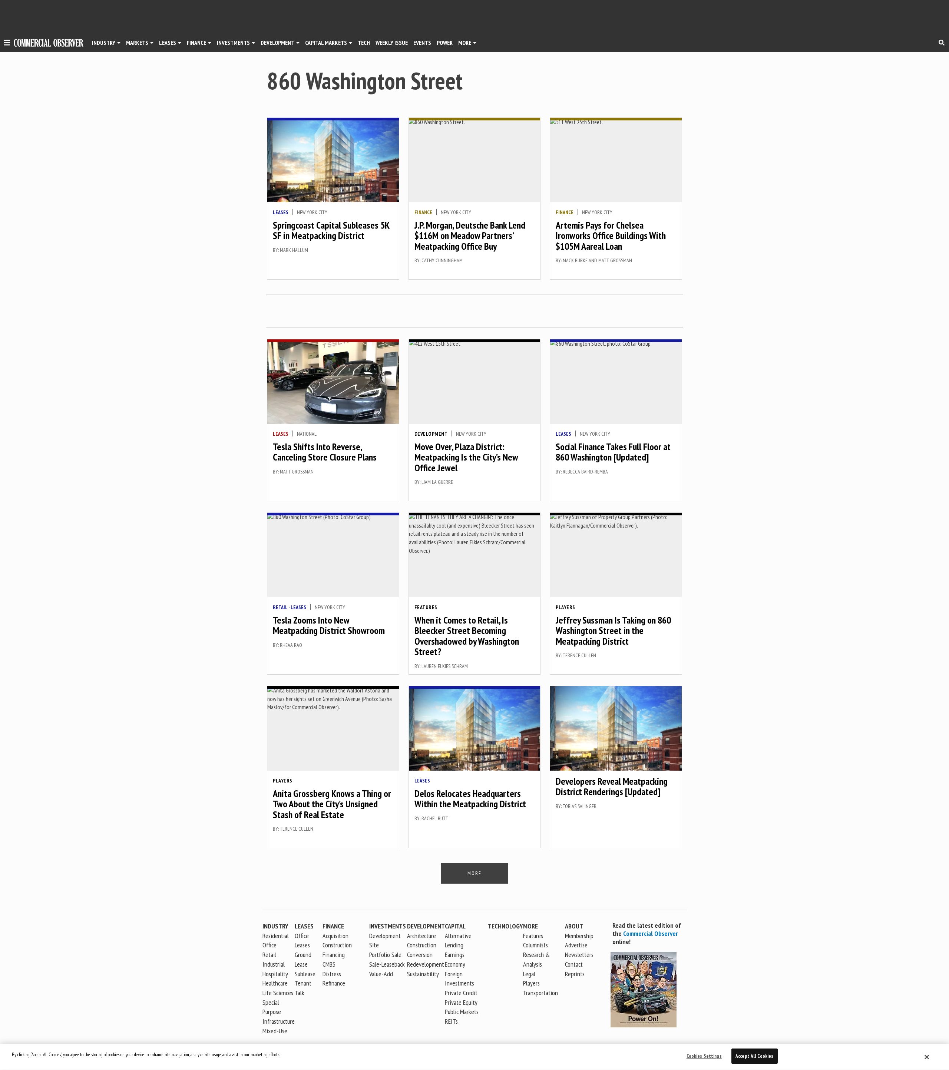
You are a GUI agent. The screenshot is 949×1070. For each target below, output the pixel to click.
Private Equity (461, 1002)
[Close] (927, 1057)
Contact (574, 964)
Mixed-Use (274, 1031)
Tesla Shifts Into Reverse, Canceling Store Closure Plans (325, 452)
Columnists (535, 945)
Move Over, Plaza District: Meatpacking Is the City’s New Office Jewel (466, 457)
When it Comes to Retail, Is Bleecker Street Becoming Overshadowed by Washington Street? (466, 636)
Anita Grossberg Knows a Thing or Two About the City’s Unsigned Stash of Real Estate (332, 804)
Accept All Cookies (754, 1056)
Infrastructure (278, 1021)
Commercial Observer (650, 933)
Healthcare (275, 983)
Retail (280, 607)
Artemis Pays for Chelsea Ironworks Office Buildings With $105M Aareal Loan (611, 235)
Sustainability (423, 974)
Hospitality (275, 974)
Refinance (334, 983)
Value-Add (381, 974)
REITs (451, 1021)
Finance (196, 42)
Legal (529, 974)
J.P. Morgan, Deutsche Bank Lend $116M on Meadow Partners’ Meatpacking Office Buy (469, 235)
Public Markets (462, 1011)
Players (565, 607)
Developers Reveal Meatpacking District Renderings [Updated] (612, 786)
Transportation (540, 992)
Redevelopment (425, 964)
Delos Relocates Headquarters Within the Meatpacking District (470, 798)
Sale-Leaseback (387, 964)
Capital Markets (326, 42)
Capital (455, 926)
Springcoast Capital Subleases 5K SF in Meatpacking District (331, 230)
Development (277, 42)
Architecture (421, 935)
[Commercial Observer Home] (48, 43)
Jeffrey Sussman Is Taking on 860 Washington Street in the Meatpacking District (613, 630)
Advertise (576, 945)
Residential (275, 935)
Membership (579, 935)
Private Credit (461, 992)
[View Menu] (7, 44)
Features (425, 607)
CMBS (329, 964)
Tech (364, 42)
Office (269, 945)
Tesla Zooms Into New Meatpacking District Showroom (329, 625)
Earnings (454, 954)
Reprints (575, 974)
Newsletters (579, 954)
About (574, 926)
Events (422, 42)
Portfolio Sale (385, 954)
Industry (275, 926)
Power (445, 42)
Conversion (420, 954)
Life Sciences (277, 992)
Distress (332, 974)
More (464, 42)
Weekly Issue (392, 42)
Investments (233, 42)
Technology (505, 926)
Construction (421, 945)
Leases (167, 42)
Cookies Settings (704, 1056)
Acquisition (335, 935)
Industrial (273, 964)
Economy (455, 964)
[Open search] (941, 42)
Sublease (305, 974)
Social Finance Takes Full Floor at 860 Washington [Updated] (613, 452)
